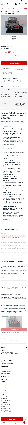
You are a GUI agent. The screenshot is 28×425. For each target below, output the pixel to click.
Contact (3, 350)
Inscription (3, 381)
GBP (6, 52)
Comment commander (6, 361)
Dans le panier (13, 329)
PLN (2, 52)
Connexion (3, 383)
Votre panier (4, 379)
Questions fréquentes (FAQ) (7, 363)
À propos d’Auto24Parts (6, 360)
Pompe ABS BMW (23, 8)
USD (13, 52)
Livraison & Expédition (6, 371)
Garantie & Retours (5, 373)
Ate (4, 43)
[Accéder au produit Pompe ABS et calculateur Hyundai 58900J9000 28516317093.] (14, 322)
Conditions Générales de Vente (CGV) (9, 353)
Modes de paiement (5, 370)
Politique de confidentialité (7, 352)
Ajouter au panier (15, 63)
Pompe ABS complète (14, 8)
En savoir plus (4, 255)
